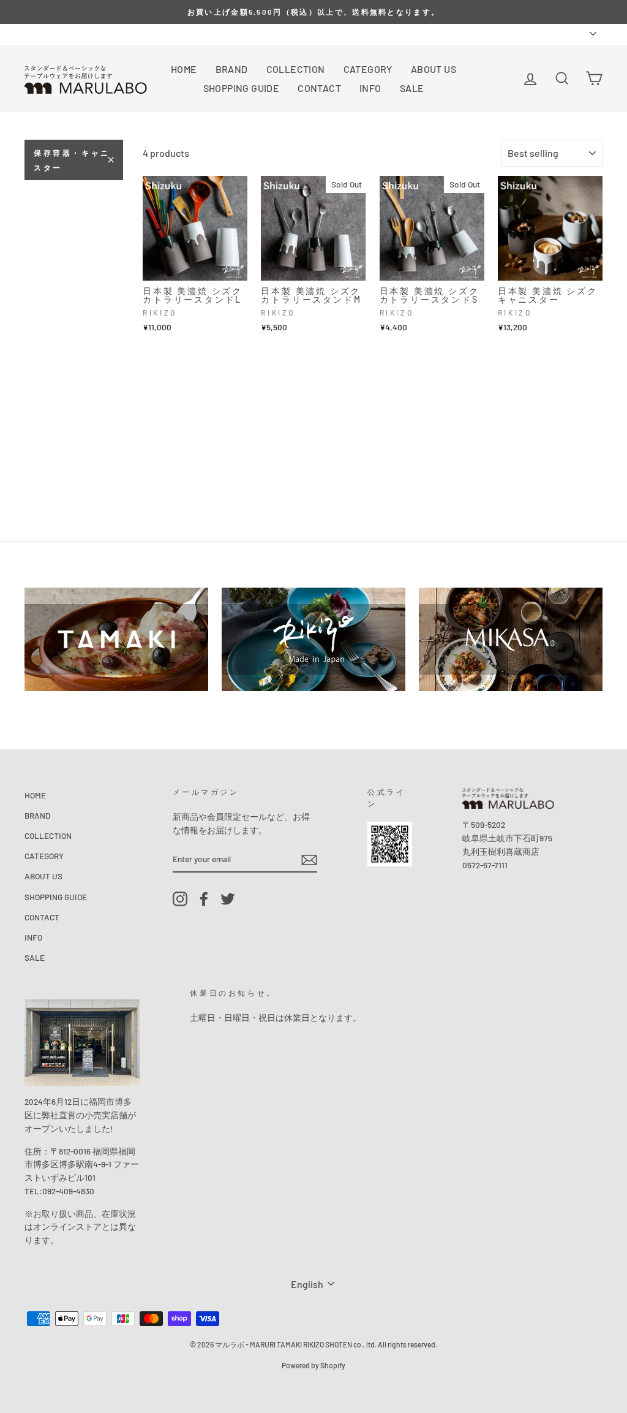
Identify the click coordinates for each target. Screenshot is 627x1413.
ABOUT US (433, 69)
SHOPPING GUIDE (241, 88)
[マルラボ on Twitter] (227, 898)
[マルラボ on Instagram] (180, 898)
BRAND (232, 69)
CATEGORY (368, 69)
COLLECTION (295, 69)
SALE (412, 88)
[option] (313, 12)
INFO (370, 88)
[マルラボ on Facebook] (204, 898)
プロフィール (87, 33)
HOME (184, 69)
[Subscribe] (309, 859)
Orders (36, 33)
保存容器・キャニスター (72, 160)
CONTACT (319, 88)
